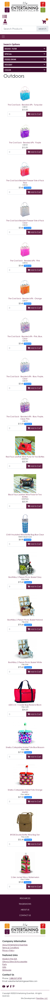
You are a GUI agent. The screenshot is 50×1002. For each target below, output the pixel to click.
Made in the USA (9, 959)
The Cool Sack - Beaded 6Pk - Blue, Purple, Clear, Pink (25, 417)
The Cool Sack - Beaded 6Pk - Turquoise (25, 105)
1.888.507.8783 (15, 978)
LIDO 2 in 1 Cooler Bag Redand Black (25, 705)
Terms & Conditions (10, 947)
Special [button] (8, 54)
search (42, 28)
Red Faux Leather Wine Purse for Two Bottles (25, 457)
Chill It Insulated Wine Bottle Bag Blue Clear (25, 534)
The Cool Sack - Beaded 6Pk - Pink (25, 260)
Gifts (4, 967)
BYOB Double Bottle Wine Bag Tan (25, 835)
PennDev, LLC (42, 998)
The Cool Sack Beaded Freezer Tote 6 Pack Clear (25, 221)
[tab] (25, 49)
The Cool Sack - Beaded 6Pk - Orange (25, 298)
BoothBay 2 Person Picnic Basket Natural (25, 620)
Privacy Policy (8, 950)
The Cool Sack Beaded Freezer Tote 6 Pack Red (25, 181)
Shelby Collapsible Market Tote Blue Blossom (25, 747)
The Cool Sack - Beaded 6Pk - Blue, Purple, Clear (25, 377)
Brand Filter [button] (11, 49)
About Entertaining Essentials (15, 945)
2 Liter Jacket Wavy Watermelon (25, 877)
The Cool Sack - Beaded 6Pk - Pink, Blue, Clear (25, 337)
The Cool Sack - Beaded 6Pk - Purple (25, 142)
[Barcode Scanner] (4, 17)
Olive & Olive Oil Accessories (14, 961)
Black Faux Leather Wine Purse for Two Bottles (25, 495)
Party (4, 964)
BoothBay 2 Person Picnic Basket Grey (25, 577)
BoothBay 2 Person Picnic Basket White (25, 662)
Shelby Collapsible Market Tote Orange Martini (25, 791)
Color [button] (8, 70)
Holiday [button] (8, 65)
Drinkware (6, 970)
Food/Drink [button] (10, 59)
